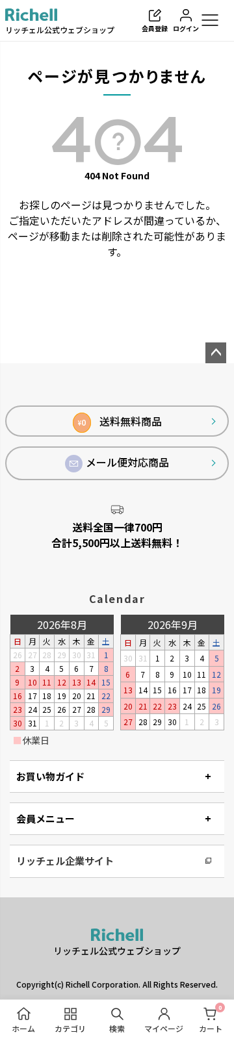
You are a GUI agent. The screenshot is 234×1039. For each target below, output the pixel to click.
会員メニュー (45, 818)
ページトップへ (215, 352)
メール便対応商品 (127, 462)
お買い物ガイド (50, 776)
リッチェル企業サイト (65, 860)
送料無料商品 (120, 421)
